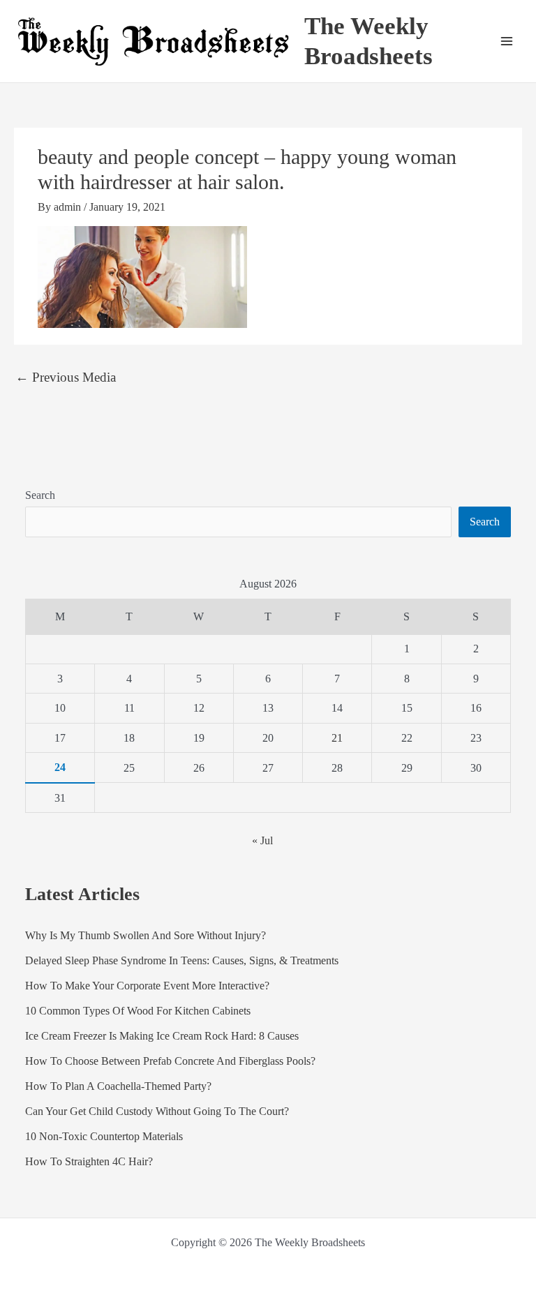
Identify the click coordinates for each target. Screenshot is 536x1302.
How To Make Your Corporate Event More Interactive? (147, 986)
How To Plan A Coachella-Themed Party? (118, 1086)
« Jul (262, 840)
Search (40, 495)
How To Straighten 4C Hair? (89, 1161)
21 (337, 738)
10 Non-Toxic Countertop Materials (104, 1136)
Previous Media (65, 377)
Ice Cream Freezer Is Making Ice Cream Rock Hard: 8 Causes (162, 1036)
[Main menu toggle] (506, 41)
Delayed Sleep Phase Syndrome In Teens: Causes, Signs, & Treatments (181, 960)
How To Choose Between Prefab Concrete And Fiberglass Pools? (170, 1061)
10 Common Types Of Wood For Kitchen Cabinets (138, 1011)
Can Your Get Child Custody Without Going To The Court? (157, 1111)
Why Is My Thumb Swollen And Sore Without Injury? (145, 935)
